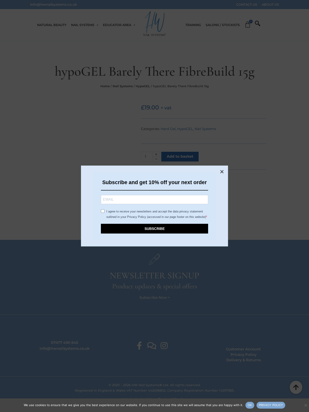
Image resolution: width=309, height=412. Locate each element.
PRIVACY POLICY (271, 405)
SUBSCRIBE (155, 229)
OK (250, 405)
